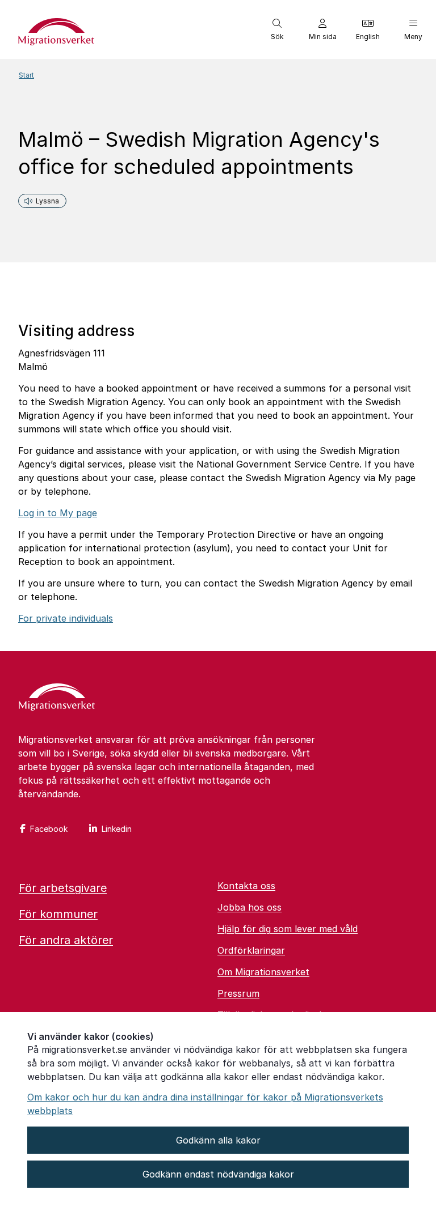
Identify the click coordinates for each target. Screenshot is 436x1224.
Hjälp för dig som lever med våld (287, 928)
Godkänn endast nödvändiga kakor (218, 1174)
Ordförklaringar (251, 950)
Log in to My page (57, 512)
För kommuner (58, 914)
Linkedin (117, 829)
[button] (277, 29)
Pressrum (238, 993)
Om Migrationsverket (263, 972)
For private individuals (65, 618)
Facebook (49, 829)
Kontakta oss (246, 885)
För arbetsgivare (63, 888)
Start (26, 75)
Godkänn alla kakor (218, 1140)
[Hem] (56, 698)
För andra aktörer (66, 940)
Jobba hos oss (249, 907)
